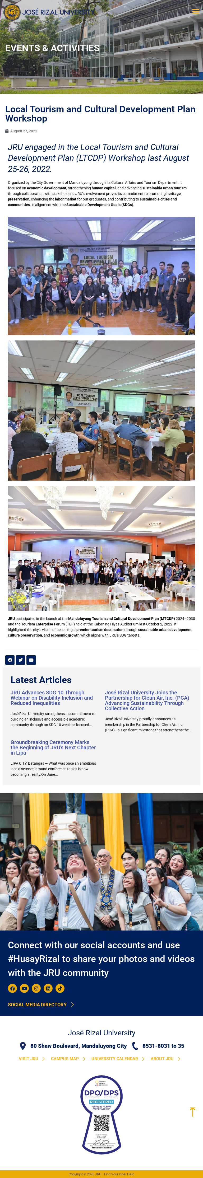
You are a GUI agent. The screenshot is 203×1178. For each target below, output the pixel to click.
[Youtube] (24, 988)
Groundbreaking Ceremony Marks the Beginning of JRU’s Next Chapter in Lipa (53, 747)
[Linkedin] (48, 988)
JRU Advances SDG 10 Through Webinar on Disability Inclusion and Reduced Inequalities (52, 697)
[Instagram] (36, 988)
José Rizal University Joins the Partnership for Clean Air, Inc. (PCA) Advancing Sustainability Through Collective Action (147, 700)
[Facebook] (12, 988)
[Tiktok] (60, 988)
